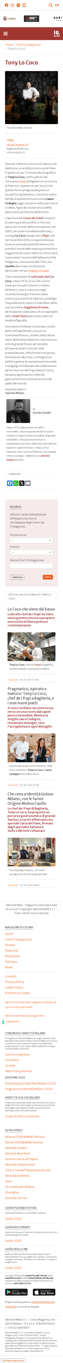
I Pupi (22, 181)
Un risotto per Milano (19, 1187)
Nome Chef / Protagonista (27, 560)
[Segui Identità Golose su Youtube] (24, 5)
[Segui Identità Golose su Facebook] (6, 5)
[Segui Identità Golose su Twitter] (18, 5)
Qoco (8, 1181)
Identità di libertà (17, 1176)
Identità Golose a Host (20, 1165)
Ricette (10, 945)
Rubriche (11, 951)
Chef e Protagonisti (18, 939)
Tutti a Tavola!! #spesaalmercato (28, 1170)
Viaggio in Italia (39, 270)
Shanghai (12, 1192)
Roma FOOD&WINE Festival (24, 1142)
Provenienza (18, 535)
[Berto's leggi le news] (31, 19)
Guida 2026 (13, 1219)
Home (9, 44)
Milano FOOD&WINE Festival (25, 1137)
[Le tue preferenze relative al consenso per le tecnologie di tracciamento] (3, 1022)
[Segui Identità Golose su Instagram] (12, 5)
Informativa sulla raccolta (13, 1360)
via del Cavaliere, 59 (18, 144)
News (9, 967)
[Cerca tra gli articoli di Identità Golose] (51, 5)
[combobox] (31, 565)
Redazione (12, 956)
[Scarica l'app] (16, 1292)
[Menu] (5, 33)
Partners (11, 962)
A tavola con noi (16, 1198)
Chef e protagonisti (28, 44)
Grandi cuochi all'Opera (21, 1159)
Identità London (16, 1148)
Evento (14, 546)
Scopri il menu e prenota (22, 1116)
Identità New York (17, 1153)
